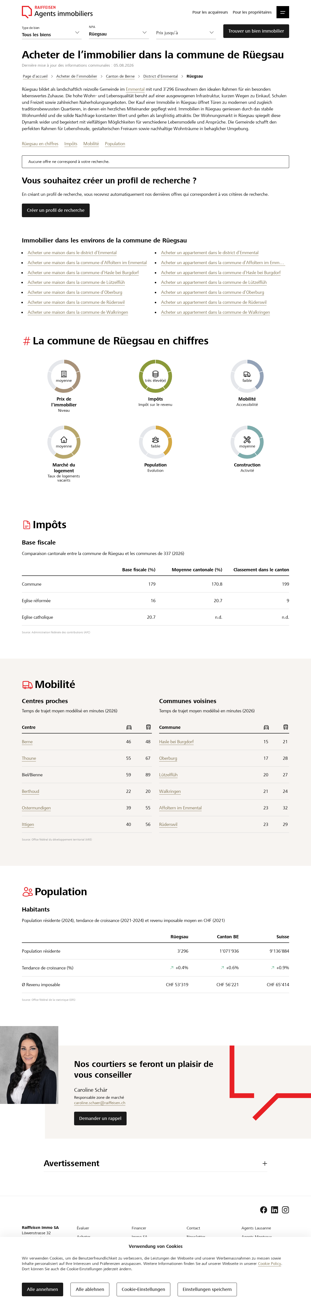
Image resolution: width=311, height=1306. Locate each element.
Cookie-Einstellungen (143, 1289)
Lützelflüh (168, 774)
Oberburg (168, 758)
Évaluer (83, 1228)
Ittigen (28, 824)
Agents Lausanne (256, 1228)
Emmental (135, 89)
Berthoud (30, 791)
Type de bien (31, 28)
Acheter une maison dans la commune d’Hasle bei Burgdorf (83, 272)
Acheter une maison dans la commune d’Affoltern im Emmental (87, 262)
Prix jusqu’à (167, 32)
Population (115, 143)
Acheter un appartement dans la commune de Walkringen (215, 312)
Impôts (70, 143)
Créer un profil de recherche (56, 210)
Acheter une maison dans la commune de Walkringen (78, 312)
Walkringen (170, 791)
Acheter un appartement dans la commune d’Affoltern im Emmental (223, 262)
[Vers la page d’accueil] (57, 12)
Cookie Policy (269, 1263)
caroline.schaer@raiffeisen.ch (99, 1102)
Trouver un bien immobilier (256, 31)
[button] (282, 12)
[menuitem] (210, 12)
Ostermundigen (36, 807)
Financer (139, 1228)
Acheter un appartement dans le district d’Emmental (210, 252)
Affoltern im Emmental (180, 807)
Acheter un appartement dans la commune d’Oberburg (212, 292)
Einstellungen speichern (207, 1289)
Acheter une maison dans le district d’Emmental (72, 252)
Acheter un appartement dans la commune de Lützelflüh (214, 282)
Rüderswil (168, 824)
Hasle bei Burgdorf (176, 741)
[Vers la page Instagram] (285, 1210)
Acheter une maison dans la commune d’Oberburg (75, 292)
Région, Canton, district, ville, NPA (109, 24)
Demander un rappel (100, 1118)
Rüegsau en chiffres (40, 143)
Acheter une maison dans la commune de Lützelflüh (76, 282)
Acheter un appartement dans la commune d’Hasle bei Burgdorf (221, 272)
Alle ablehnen (90, 1289)
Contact (193, 1228)
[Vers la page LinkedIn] (274, 1210)
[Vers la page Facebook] (263, 1210)
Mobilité (91, 143)
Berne (27, 741)
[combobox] (115, 33)
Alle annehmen (42, 1289)
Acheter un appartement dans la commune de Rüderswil (214, 302)
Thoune (29, 758)
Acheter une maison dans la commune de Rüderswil (76, 302)
